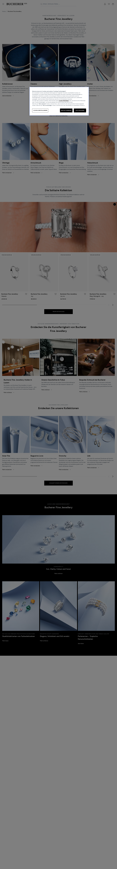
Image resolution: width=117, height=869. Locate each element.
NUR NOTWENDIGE (66, 110)
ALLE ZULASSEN (80, 110)
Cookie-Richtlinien (64, 100)
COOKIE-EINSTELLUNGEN (40, 110)
